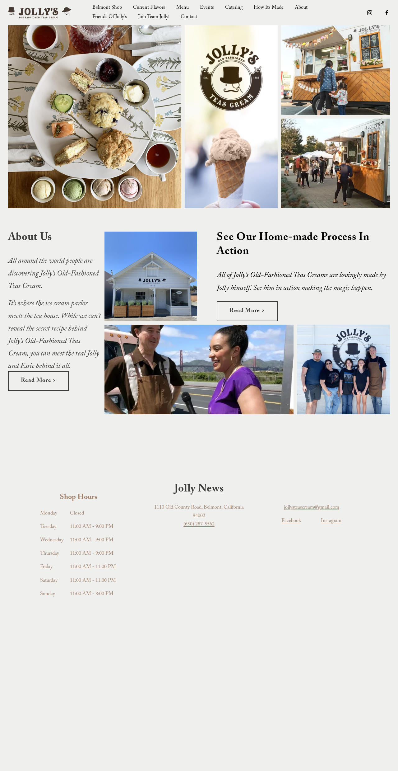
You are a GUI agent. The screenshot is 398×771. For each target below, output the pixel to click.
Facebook (291, 521)
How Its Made (269, 8)
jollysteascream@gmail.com (311, 508)
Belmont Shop (107, 8)
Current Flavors (149, 8)
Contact (189, 17)
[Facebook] (387, 13)
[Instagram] (370, 13)
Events (207, 8)
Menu (182, 8)
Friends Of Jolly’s (109, 17)
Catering (234, 8)
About (301, 8)
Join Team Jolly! (153, 17)
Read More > (38, 381)
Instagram (331, 521)
